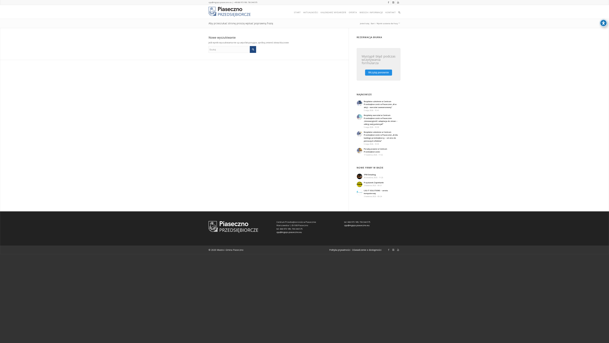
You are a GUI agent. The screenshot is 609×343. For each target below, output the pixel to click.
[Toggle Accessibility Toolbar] (603, 23)
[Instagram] (393, 2)
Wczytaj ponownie (378, 72)
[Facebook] (388, 2)
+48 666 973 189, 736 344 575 (245, 2)
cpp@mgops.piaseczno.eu (220, 2)
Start (373, 23)
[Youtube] (398, 2)
